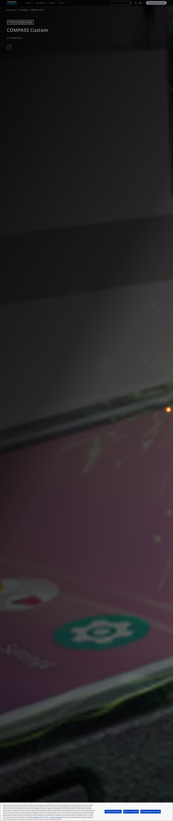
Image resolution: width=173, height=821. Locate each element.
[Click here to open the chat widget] (168, 409)
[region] (86, 811)
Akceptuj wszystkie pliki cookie (150, 811)
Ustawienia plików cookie (113, 811)
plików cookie (38, 817)
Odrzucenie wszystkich (131, 811)
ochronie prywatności (56, 817)
